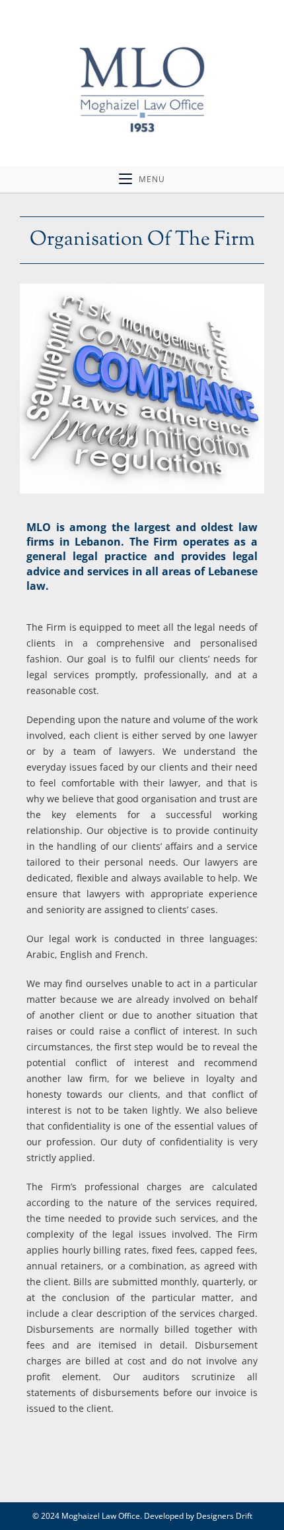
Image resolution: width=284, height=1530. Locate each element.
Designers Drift (224, 1515)
